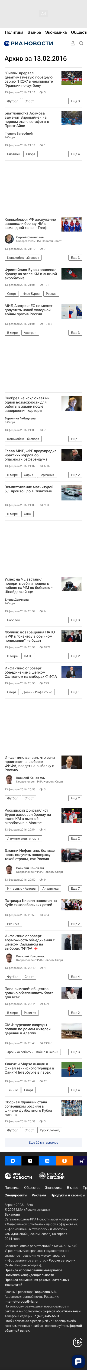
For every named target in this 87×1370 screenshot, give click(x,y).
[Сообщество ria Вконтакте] (47, 1160)
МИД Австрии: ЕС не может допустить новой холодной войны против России (28, 310)
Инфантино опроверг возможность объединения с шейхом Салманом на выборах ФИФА (30, 942)
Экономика (53, 1188)
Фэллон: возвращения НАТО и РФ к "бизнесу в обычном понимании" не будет (30, 636)
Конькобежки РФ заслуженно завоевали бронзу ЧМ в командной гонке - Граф (30, 223)
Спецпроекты (16, 1195)
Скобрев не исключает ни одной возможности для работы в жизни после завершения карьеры (27, 404)
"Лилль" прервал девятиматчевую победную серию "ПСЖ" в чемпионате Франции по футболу (29, 79)
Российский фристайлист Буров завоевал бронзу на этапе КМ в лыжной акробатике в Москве (28, 816)
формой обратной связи (62, 1311)
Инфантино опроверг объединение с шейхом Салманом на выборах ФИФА (31, 672)
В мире (72, 1188)
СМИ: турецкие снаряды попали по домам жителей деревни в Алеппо (28, 1029)
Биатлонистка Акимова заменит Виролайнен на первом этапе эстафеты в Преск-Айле (27, 119)
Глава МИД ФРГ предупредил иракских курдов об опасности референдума (31, 455)
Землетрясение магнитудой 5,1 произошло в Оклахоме (29, 489)
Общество (32, 1188)
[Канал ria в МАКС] (13, 1160)
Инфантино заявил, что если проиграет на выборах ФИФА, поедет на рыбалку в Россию (30, 764)
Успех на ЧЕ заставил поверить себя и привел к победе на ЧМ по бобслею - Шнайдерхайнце (29, 585)
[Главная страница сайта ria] (28, 43)
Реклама (39, 1195)
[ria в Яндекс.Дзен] (30, 1160)
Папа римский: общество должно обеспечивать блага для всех (29, 993)
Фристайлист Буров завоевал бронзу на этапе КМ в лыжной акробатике (31, 274)
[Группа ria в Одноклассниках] (64, 1160)
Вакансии (12, 1214)
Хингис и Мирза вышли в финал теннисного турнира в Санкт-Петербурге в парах (29, 1068)
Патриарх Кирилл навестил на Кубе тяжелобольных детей (31, 903)
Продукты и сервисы (68, 1195)
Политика (12, 1188)
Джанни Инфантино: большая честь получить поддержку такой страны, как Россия (30, 855)
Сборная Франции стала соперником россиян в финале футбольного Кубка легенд (28, 1108)
